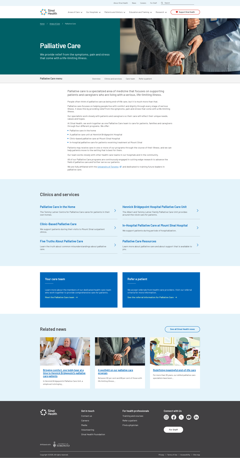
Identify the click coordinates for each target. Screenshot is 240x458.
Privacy (161, 455)
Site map (196, 455)
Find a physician (130, 425)
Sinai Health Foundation (93, 434)
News (134, 3)
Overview (96, 78)
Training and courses (132, 415)
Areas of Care (55, 24)
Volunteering (87, 429)
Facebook (173, 417)
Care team (130, 78)
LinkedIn (196, 417)
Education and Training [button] (139, 12)
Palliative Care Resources (139, 241)
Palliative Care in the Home (57, 207)
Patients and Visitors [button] (113, 12)
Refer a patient (145, 78)
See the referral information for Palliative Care (151, 297)
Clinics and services (113, 78)
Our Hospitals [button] (92, 12)
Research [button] (160, 12)
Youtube (188, 417)
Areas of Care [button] (74, 12)
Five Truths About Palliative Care (61, 241)
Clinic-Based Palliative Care (58, 224)
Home (42, 24)
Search (167, 3)
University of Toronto (108, 166)
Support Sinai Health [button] (187, 12)
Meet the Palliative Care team (59, 297)
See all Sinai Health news (182, 329)
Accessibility (185, 455)
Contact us (86, 415)
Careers (143, 3)
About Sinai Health (121, 3)
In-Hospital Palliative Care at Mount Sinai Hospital (155, 225)
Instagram (166, 417)
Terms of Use (172, 455)
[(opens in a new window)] (61, 444)
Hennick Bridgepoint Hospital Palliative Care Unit (154, 207)
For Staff (153, 3)
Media (84, 425)
